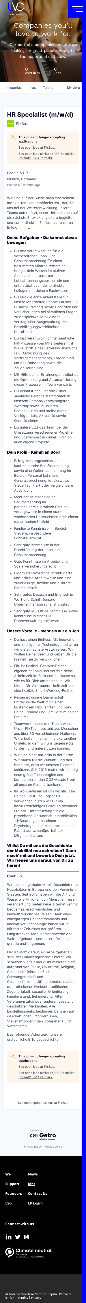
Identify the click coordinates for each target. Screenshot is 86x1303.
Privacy (36, 1297)
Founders (13, 1193)
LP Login (35, 1203)
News (33, 1174)
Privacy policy (33, 1146)
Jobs (31, 1184)
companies (13, 87)
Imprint (22, 1297)
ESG (8, 1203)
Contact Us (37, 1193)
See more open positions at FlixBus (43, 1102)
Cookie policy (53, 1146)
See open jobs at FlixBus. (37, 147)
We (8, 1174)
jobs (32, 87)
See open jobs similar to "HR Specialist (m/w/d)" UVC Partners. (47, 156)
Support (12, 1184)
